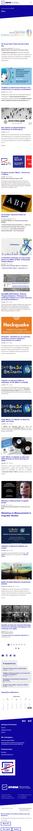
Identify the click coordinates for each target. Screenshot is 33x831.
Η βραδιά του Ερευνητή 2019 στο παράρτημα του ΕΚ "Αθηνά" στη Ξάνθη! (14, 381)
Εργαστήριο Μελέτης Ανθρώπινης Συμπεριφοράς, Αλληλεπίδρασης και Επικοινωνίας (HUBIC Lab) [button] (12, 743)
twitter (27, 721)
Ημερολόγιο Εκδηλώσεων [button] (7, 754)
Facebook (6, 655)
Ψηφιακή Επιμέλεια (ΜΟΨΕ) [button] (7, 740)
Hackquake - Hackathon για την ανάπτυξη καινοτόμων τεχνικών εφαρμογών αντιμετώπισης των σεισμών (15, 338)
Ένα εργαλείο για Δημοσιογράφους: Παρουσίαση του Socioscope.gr (13, 128)
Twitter (10, 655)
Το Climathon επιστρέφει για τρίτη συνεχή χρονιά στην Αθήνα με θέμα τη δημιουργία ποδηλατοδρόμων (15, 259)
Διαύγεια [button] (3, 732)
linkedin (25, 721)
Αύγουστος (16, 696)
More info (6, 823)
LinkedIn (14, 655)
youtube (31, 721)
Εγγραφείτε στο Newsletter (7, 796)
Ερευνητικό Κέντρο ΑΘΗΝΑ (7, 8)
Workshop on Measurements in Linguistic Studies (14, 668)
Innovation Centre (10, 2)
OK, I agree (6, 829)
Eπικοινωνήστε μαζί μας (6, 794)
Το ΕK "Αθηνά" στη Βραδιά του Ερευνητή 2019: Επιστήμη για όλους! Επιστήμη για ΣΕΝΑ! (15, 459)
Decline (16, 829)
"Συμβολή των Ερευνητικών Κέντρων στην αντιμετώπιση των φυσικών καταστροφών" (16, 88)
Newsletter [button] (3, 752)
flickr (29, 721)
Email (2, 655)
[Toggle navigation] (30, 2)
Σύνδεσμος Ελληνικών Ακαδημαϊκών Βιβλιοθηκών (15, 635)
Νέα (3, 11)
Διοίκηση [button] (3, 727)
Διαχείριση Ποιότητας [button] (6, 730)
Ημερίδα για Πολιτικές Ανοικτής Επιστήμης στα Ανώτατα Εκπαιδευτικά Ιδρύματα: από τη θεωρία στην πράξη (16, 627)
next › (16, 648)
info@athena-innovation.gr (26, 794)
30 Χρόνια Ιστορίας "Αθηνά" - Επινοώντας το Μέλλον (15, 685)
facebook (23, 721)
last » (19, 648)
